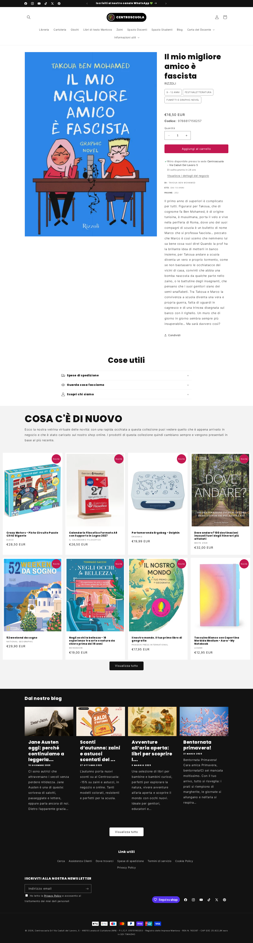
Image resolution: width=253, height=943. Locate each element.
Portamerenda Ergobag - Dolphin (156, 533)
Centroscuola (42, 930)
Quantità (169, 128)
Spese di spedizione (130, 861)
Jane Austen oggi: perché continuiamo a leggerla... (46, 750)
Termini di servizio (159, 861)
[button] (29, 17)
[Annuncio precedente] (87, 3)
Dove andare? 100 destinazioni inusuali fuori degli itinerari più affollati (216, 536)
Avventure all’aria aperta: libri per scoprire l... (152, 750)
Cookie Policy (184, 861)
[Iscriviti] (87, 888)
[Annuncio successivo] (166, 3)
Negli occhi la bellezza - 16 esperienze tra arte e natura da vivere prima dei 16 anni (92, 641)
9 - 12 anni (173, 92)
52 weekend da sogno (21, 637)
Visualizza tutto (126, 665)
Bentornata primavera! (197, 745)
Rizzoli (170, 83)
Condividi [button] (174, 335)
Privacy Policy (126, 867)
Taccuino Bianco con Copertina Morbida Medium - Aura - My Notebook (216, 641)
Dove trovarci (105, 861)
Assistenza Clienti (80, 861)
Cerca (61, 861)
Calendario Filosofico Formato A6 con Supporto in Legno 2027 (93, 534)
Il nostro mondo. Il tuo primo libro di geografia (157, 639)
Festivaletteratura (198, 92)
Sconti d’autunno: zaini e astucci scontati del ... (100, 750)
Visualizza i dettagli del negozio (188, 175)
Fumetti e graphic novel (183, 99)
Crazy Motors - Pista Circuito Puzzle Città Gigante (32, 534)
